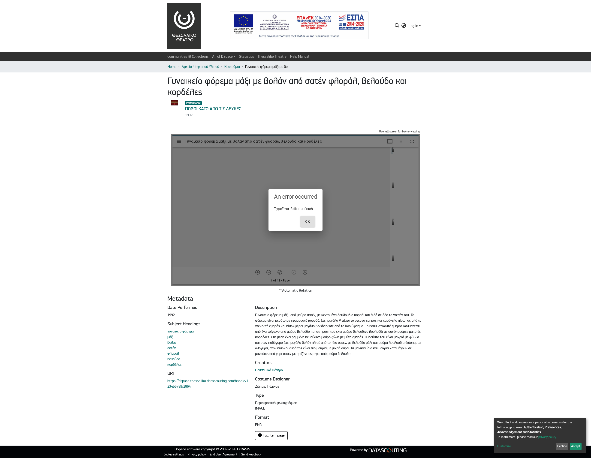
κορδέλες (174, 365)
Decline (562, 446)
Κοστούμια (232, 67)
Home (172, 67)
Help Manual (299, 57)
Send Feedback (251, 454)
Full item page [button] (273, 435)
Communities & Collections (187, 57)
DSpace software (187, 449)
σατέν (171, 348)
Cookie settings (174, 454)
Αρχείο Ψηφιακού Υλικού (200, 67)
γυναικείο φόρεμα (180, 331)
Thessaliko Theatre (272, 57)
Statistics (246, 57)
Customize (504, 446)
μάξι (170, 337)
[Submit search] (397, 26)
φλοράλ (173, 354)
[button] (404, 26)
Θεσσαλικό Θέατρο (269, 370)
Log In (413, 26)
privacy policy (547, 437)
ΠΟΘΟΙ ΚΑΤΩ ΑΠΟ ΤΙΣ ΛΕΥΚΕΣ (213, 109)
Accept (575, 446)
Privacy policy (197, 454)
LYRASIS (243, 449)
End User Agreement (223, 454)
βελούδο (173, 359)
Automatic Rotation (297, 291)
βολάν (171, 342)
